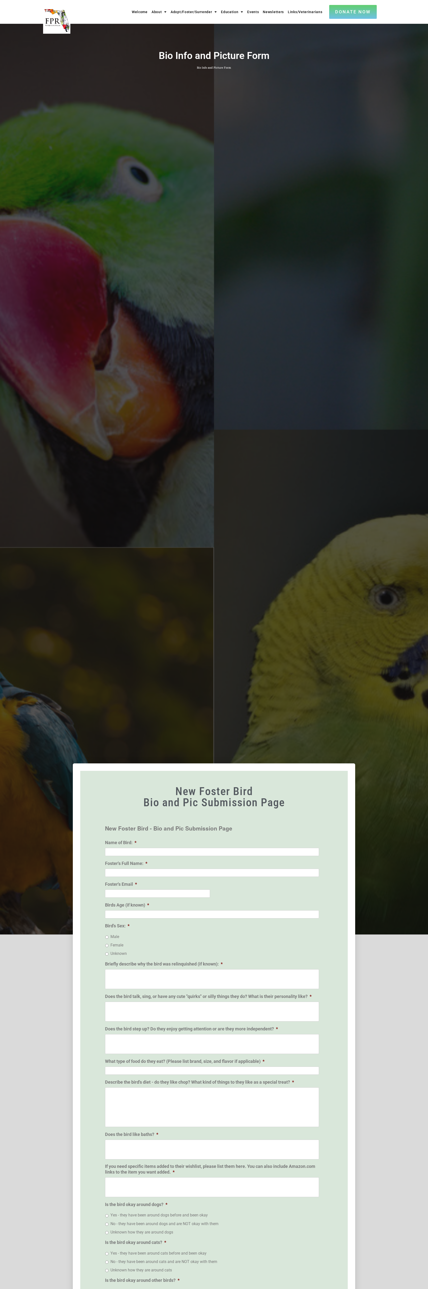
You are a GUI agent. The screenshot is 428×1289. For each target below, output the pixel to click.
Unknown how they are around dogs (141, 1232)
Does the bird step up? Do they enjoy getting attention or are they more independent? (191, 1028)
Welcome (140, 12)
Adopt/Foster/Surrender (191, 12)
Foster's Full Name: (126, 863)
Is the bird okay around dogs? (136, 1204)
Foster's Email (121, 884)
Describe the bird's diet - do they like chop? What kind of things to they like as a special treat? (199, 1082)
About (157, 12)
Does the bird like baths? (131, 1134)
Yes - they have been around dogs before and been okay (159, 1215)
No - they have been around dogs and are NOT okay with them (164, 1223)
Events (253, 12)
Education (229, 12)
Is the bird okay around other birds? (142, 1280)
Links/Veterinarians (305, 12)
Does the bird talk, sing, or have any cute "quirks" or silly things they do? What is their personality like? (208, 996)
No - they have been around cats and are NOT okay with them (163, 1261)
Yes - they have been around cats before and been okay (158, 1253)
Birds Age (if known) (127, 905)
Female (116, 945)
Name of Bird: (120, 842)
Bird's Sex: (117, 925)
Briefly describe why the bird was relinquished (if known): (164, 964)
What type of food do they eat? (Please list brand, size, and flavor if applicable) (185, 1061)
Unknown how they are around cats (141, 1270)
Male (114, 936)
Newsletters (273, 12)
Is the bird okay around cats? (135, 1242)
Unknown (118, 953)
